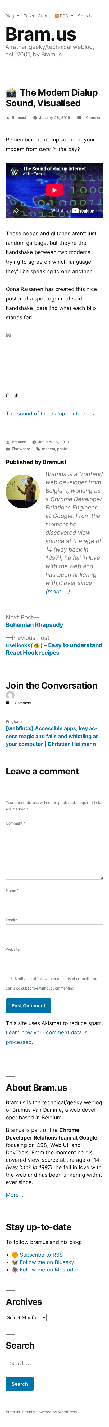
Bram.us (40, 34)
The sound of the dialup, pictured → (50, 413)
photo (62, 448)
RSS (64, 16)
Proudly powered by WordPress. (50, 1412)
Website (13, 949)
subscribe (29, 988)
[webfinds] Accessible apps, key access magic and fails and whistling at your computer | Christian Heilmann (52, 736)
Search (85, 16)
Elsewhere (21, 448)
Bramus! (19, 117)
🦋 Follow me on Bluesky (43, 1262)
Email (12, 920)
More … (15, 1195)
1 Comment (93, 117)
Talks (29, 16)
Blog (9, 16)
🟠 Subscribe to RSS (37, 1255)
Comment (15, 823)
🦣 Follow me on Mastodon (46, 1269)
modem (48, 448)
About (44, 16)
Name (12, 890)
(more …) (58, 591)
